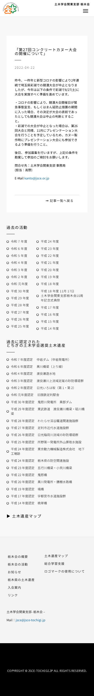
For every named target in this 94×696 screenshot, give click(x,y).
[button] (85, 11)
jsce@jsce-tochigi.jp (30, 620)
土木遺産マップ (56, 555)
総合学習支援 (54, 563)
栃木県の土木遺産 (21, 579)
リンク (13, 595)
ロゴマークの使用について (64, 571)
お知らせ (14, 572)
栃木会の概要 (18, 556)
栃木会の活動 (18, 564)
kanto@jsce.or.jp (36, 178)
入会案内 (14, 587)
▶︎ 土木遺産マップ (24, 516)
